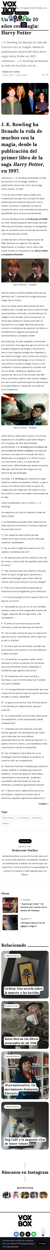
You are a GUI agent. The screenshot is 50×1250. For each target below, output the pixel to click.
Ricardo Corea (11, 1006)
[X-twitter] (20, 17)
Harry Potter (8, 818)
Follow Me (25, 841)
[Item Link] (25, 975)
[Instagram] (15, 17)
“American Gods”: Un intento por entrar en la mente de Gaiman (34, 907)
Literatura (36, 818)
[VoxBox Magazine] (10, 6)
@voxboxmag (25, 1187)
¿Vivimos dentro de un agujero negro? (33, 924)
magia (5, 823)
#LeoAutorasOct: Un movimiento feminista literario (21, 1089)
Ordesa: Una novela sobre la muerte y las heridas (24, 991)
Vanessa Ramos (12, 956)
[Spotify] (25, 17)
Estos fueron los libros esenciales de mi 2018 (21, 1041)
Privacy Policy (28, 1243)
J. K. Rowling (17, 478)
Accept (42, 1243)
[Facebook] (10, 17)
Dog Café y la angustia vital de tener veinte (25, 1141)
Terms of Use (12, 1246)
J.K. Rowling (23, 818)
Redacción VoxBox (11, 71)
